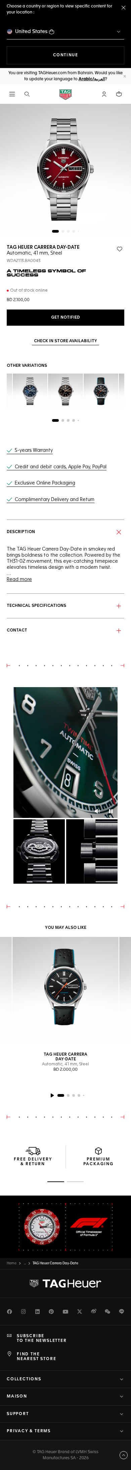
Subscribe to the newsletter (42, 1338)
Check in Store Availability (65, 341)
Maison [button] (17, 1396)
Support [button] (18, 1414)
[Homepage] (65, 94)
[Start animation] (52, 1095)
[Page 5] (78, 231)
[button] (104, 94)
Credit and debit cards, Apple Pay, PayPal (60, 467)
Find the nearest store (36, 1356)
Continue (88, 55)
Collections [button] (24, 1379)
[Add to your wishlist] (119, 249)
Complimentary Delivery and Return (54, 499)
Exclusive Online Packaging (45, 483)
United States (31, 31)
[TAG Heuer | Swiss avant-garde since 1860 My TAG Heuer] (65, 1284)
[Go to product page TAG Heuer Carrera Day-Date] (65, 990)
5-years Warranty (34, 450)
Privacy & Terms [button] (29, 1431)
